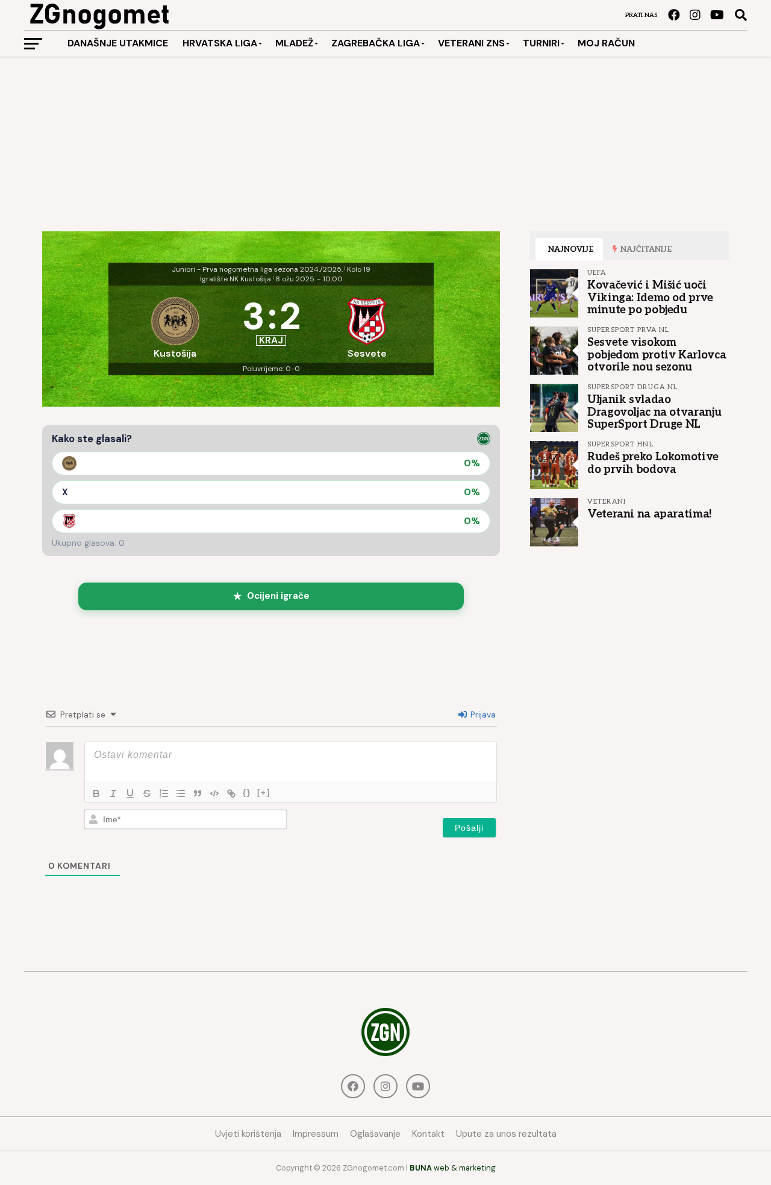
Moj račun (606, 43)
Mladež (294, 43)
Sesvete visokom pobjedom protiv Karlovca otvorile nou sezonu (656, 354)
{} (247, 792)
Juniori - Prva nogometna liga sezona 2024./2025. (257, 269)
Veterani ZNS (471, 43)
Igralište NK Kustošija (235, 279)
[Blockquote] (197, 793)
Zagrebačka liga (375, 43)
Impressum (316, 1134)
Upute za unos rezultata (506, 1134)
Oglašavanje (375, 1134)
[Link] (231, 793)
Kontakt (428, 1134)
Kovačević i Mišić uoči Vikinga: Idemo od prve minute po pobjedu (650, 297)
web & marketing (453, 1168)
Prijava (482, 714)
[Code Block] (214, 793)
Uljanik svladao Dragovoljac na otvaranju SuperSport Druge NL (654, 411)
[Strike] (147, 793)
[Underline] (130, 793)
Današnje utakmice (117, 43)
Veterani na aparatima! (649, 514)
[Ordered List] (163, 793)
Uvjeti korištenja (248, 1134)
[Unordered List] (180, 793)
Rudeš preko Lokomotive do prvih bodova (653, 462)
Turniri (541, 43)
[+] (263, 792)
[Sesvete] (367, 324)
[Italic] (113, 793)
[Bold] (96, 793)
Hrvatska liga (220, 43)
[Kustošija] (175, 324)
